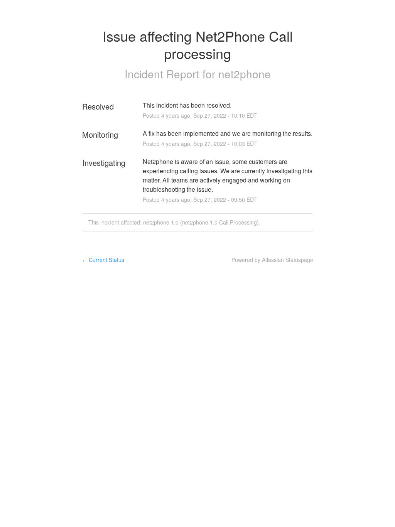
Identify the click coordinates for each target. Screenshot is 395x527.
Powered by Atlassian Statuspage (272, 260)
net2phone (244, 73)
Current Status (103, 260)
